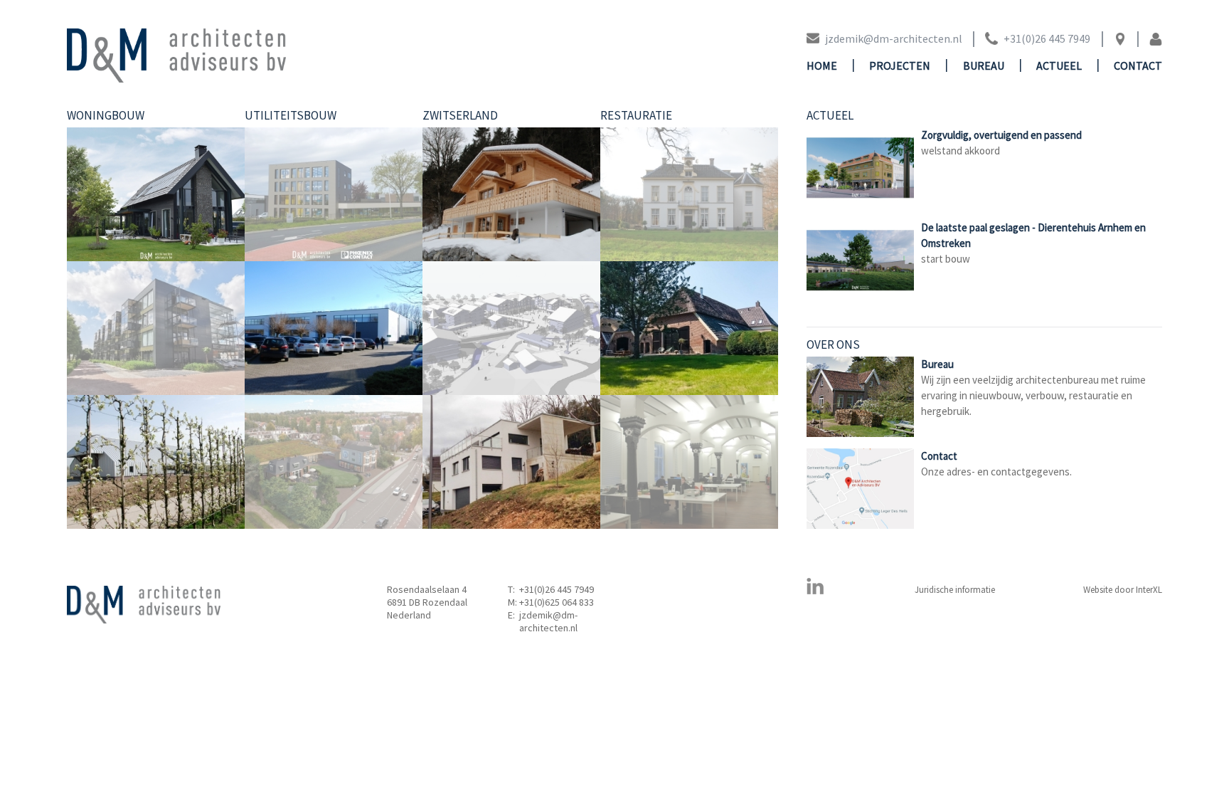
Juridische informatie (955, 590)
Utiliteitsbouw (290, 115)
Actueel (1059, 65)
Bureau (983, 65)
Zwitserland (460, 115)
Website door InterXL (1122, 590)
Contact (1138, 65)
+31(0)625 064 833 (556, 602)
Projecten (899, 65)
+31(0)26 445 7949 (556, 589)
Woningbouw (105, 115)
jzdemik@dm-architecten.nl (548, 621)
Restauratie (636, 115)
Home (822, 65)
